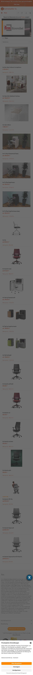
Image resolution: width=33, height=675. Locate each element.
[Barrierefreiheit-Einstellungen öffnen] (29, 577)
